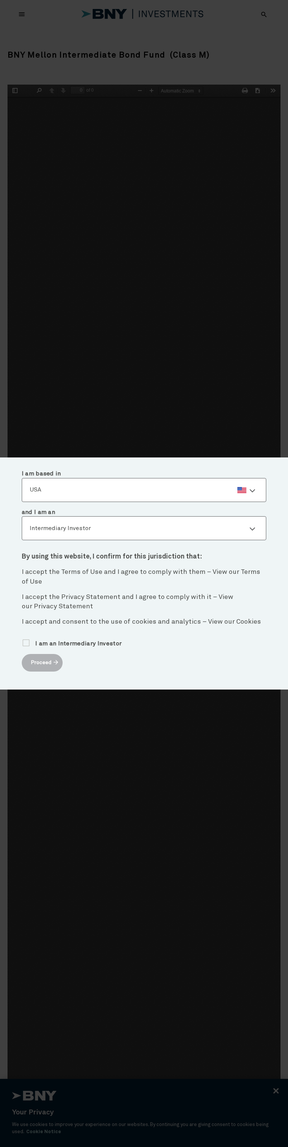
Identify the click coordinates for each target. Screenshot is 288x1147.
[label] (144, 490)
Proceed (41, 662)
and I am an (39, 512)
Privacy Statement (63, 606)
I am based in (41, 474)
